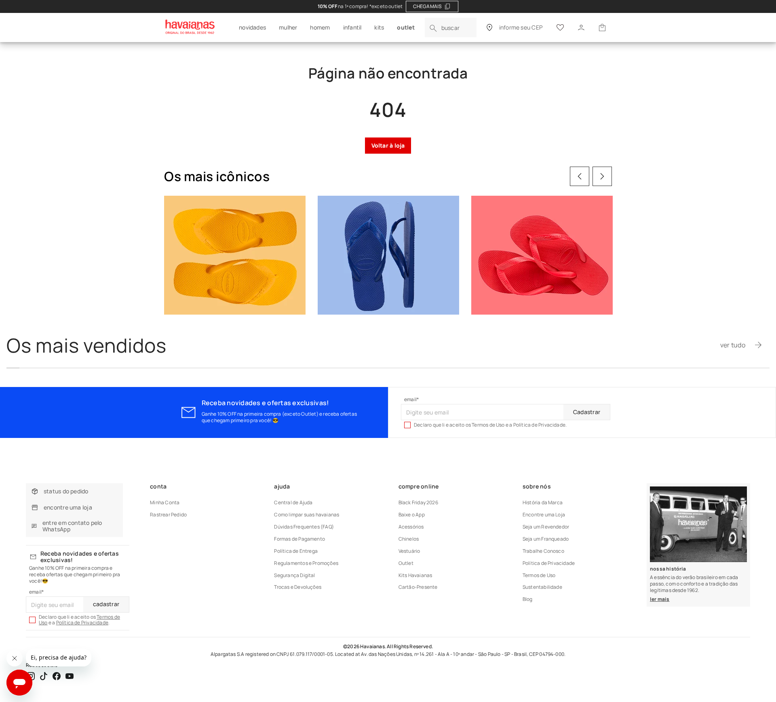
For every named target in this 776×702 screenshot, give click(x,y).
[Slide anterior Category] (579, 176)
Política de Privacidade (82, 622)
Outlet (406, 563)
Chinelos (409, 538)
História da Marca (543, 502)
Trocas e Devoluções (297, 587)
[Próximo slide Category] (602, 176)
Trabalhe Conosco (543, 551)
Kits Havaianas (415, 575)
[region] (388, 6)
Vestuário (409, 551)
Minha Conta (164, 502)
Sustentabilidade (542, 587)
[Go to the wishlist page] (560, 27)
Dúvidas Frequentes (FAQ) (304, 526)
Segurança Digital (294, 575)
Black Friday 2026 (418, 502)
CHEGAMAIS (427, 6)
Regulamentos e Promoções (306, 563)
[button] (602, 27)
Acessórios (411, 526)
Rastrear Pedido (168, 514)
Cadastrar (586, 412)
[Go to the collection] (235, 255)
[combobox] (450, 27)
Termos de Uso (539, 575)
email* (411, 399)
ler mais (660, 599)
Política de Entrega (296, 551)
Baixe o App (412, 514)
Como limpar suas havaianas (306, 514)
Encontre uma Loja (544, 514)
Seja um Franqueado (546, 538)
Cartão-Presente (418, 587)
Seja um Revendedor (546, 526)
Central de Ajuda (293, 502)
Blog (528, 599)
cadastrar (106, 604)
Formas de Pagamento (299, 538)
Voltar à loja (388, 145)
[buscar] (433, 28)
